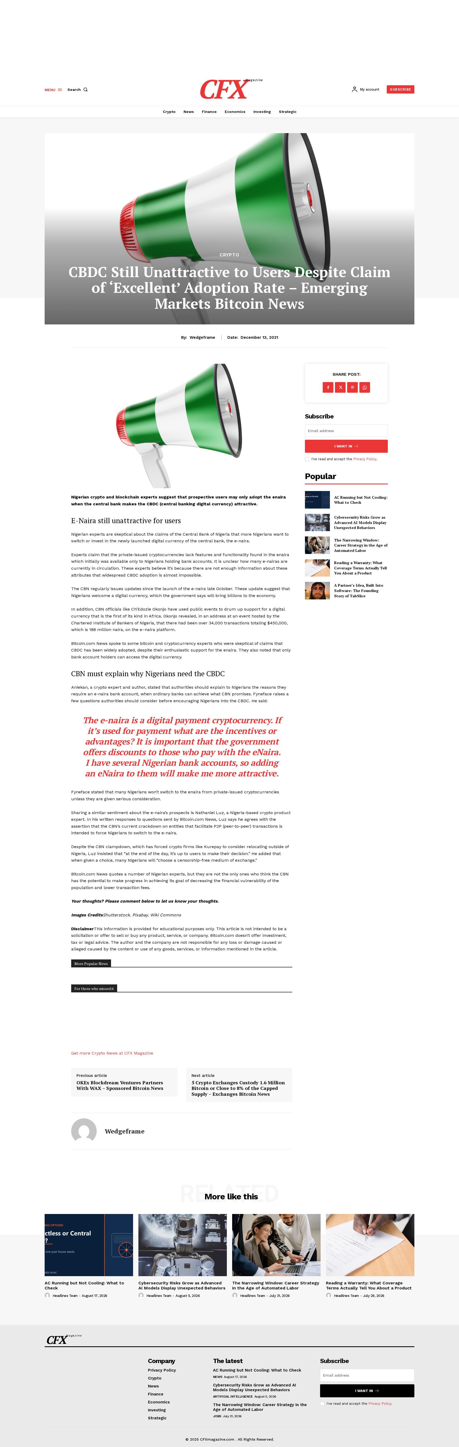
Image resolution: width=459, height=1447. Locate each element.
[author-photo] (48, 1295)
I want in (343, 446)
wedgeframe (202, 337)
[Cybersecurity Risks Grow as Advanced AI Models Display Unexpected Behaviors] (317, 522)
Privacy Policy (364, 459)
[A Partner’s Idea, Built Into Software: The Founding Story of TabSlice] (317, 590)
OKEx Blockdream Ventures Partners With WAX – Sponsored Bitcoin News (119, 1085)
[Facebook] (328, 387)
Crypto (229, 255)
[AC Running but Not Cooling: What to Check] (317, 499)
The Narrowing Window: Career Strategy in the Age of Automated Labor (361, 545)
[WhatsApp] (364, 387)
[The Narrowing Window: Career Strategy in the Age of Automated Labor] (317, 545)
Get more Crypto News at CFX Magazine (112, 1053)
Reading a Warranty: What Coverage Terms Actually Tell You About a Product (360, 568)
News (217, 1377)
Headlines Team (65, 1296)
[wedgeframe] (84, 1131)
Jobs (217, 1416)
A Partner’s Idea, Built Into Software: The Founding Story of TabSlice (358, 590)
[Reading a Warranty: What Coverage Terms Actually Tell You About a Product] (317, 568)
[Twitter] (340, 387)
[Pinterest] (352, 387)
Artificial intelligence (233, 1396)
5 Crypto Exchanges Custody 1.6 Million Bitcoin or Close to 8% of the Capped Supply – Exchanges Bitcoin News (238, 1088)
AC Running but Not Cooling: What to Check (361, 500)
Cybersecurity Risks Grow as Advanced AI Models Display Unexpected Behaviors (360, 522)
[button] (78, 89)
